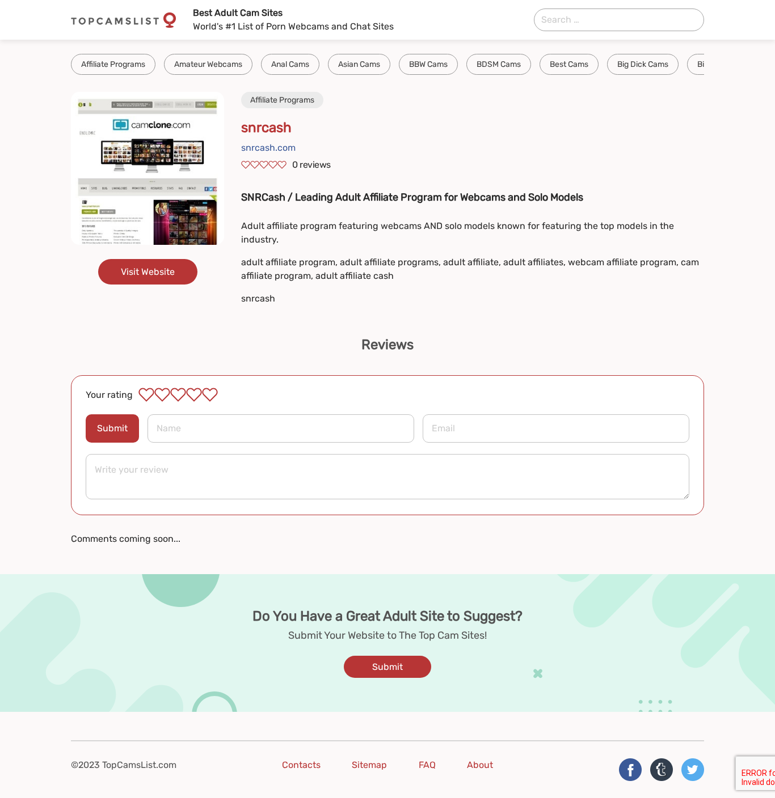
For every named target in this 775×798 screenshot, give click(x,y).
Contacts (301, 764)
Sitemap (369, 764)
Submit (112, 428)
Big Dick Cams (642, 64)
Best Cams (569, 64)
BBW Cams (428, 64)
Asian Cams (359, 64)
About (480, 764)
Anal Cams (290, 64)
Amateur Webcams (208, 64)
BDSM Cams (499, 64)
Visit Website (148, 271)
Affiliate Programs (113, 64)
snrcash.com (268, 147)
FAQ (427, 764)
